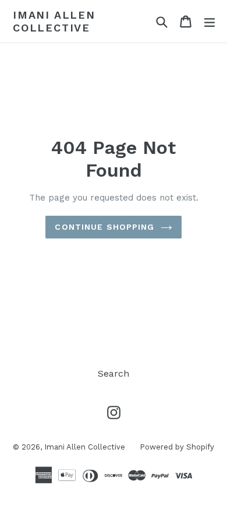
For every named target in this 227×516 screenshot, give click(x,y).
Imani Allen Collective (54, 21)
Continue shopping (104, 226)
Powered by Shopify (177, 447)
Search (113, 373)
